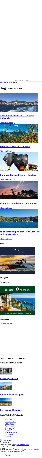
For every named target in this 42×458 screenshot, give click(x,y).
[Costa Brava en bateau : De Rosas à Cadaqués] (19, 111)
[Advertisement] (17, 339)
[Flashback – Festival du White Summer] (19, 199)
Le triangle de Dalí (9, 378)
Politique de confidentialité (29, 449)
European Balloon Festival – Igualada (18, 175)
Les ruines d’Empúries (10, 410)
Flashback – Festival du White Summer (19, 203)
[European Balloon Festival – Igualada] (19, 170)
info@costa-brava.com (20, 445)
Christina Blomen (6, 123)
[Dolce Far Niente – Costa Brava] (19, 142)
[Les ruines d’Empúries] (6, 405)
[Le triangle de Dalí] (6, 374)
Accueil (3, 82)
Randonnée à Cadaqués (11, 394)
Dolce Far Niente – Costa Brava (15, 146)
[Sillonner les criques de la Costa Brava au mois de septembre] (19, 227)
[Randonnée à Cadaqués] (6, 390)
